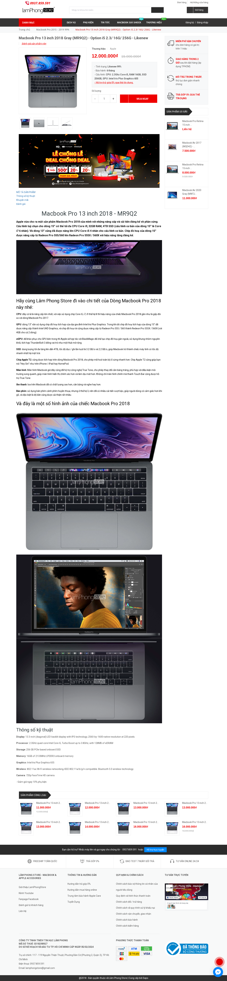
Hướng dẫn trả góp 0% (79, 884)
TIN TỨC (105, 22)
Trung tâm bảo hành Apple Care (84, 895)
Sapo (145, 978)
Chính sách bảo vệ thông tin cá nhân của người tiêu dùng (137, 887)
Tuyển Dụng (73, 901)
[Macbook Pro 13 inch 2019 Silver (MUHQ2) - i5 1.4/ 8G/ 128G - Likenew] (74, 808)
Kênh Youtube (26, 893)
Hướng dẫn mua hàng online (82, 889)
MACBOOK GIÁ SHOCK (130, 21)
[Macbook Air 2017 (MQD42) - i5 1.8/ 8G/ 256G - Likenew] (172, 147)
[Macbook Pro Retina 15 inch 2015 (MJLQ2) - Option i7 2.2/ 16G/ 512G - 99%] (172, 169)
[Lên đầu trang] (221, 951)
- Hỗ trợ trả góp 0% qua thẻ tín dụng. (113, 82)
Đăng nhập (202, 22)
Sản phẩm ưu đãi (177, 111)
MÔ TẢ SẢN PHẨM (25, 192)
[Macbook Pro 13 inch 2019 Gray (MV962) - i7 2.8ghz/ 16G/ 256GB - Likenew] (74, 827)
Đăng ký (190, 22)
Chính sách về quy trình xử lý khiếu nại (135, 907)
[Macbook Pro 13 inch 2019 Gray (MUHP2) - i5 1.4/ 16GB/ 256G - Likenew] (172, 808)
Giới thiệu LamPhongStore (32, 887)
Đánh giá (20, 204)
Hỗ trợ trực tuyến (155, 849)
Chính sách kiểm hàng (127, 925)
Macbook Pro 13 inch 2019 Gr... (52, 803)
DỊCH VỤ (71, 22)
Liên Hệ (22, 911)
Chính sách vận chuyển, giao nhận (133, 913)
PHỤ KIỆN (88, 22)
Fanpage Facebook (29, 899)
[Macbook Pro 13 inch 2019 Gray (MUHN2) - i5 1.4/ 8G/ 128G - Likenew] (26, 808)
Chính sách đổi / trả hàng (129, 901)
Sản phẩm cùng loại (33, 795)
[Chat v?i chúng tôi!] (218, 972)
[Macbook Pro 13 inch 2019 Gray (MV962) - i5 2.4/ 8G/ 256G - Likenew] (123, 808)
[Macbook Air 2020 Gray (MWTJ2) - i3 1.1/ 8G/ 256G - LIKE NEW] (172, 195)
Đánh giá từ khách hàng (31, 905)
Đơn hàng (181, 2)
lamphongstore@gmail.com (40, 968)
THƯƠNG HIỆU (156, 21)
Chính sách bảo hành (127, 919)
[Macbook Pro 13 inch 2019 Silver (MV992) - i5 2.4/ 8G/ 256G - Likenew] (26, 827)
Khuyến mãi (22, 200)
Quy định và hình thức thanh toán (133, 895)
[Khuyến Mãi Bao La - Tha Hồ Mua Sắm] (89, 160)
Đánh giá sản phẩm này (33, 43)
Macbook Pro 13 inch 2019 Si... (100, 803)
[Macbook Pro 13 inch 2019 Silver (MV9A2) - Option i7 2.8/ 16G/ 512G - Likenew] (172, 827)
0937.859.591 (40, 3)
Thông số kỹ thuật (25, 196)
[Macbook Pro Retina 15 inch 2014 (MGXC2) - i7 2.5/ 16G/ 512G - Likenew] (172, 126)
